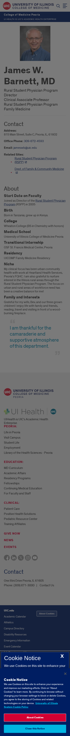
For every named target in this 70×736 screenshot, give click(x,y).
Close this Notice (35, 728)
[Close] (65, 673)
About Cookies (35, 717)
